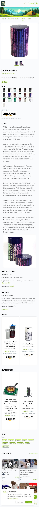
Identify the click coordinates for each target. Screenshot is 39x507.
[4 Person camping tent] (4, 3)
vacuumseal (6, 446)
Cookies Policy (13, 498)
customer (18, 440)
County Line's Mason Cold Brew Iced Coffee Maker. (10, 344)
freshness (5, 443)
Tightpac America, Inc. (8, 73)
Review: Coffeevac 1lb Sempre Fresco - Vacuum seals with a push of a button (28, 472)
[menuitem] (31, 3)
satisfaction (20, 443)
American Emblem (28, 344)
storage (27, 443)
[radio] (2, 78)
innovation (12, 443)
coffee (4, 440)
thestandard (26, 477)
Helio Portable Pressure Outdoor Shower (28, 404)
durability (31, 440)
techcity (7, 474)
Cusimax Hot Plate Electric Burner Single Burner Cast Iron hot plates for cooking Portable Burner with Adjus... (10, 405)
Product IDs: (7, 286)
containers (11, 440)
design (24, 440)
